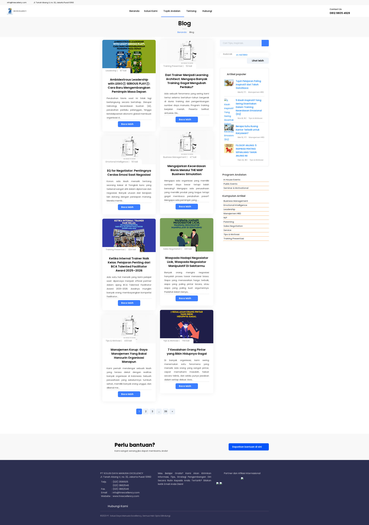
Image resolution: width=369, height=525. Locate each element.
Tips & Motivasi (170, 340)
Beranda (134, 11)
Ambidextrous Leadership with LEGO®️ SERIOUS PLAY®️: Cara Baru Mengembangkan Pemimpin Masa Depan (129, 86)
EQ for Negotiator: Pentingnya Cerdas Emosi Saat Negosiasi (129, 173)
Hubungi (207, 11)
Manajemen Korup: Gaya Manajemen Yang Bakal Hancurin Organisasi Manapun (129, 356)
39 (165, 411)
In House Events (232, 179)
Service (227, 230)
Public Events (230, 183)
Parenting (229, 221)
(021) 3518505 (120, 481)
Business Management (174, 157)
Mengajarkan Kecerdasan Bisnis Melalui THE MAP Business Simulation (186, 170)
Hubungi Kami (117, 506)
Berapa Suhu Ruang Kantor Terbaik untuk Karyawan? (247, 130)
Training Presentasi (172, 66)
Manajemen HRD (256, 92)
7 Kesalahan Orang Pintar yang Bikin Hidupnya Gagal (187, 352)
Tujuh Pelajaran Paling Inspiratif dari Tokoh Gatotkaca (248, 84)
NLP (225, 217)
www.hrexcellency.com (126, 496)
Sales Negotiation (172, 248)
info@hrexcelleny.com (17, 2)
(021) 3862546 (121, 485)
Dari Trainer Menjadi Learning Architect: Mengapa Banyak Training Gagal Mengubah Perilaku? (186, 81)
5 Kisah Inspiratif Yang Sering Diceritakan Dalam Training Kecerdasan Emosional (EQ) (249, 107)
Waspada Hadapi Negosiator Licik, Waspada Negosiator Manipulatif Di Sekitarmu (186, 262)
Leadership (111, 70)
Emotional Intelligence (117, 161)
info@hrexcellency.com (126, 492)
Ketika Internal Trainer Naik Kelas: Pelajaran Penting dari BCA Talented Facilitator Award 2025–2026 (129, 264)
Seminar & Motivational (236, 187)
